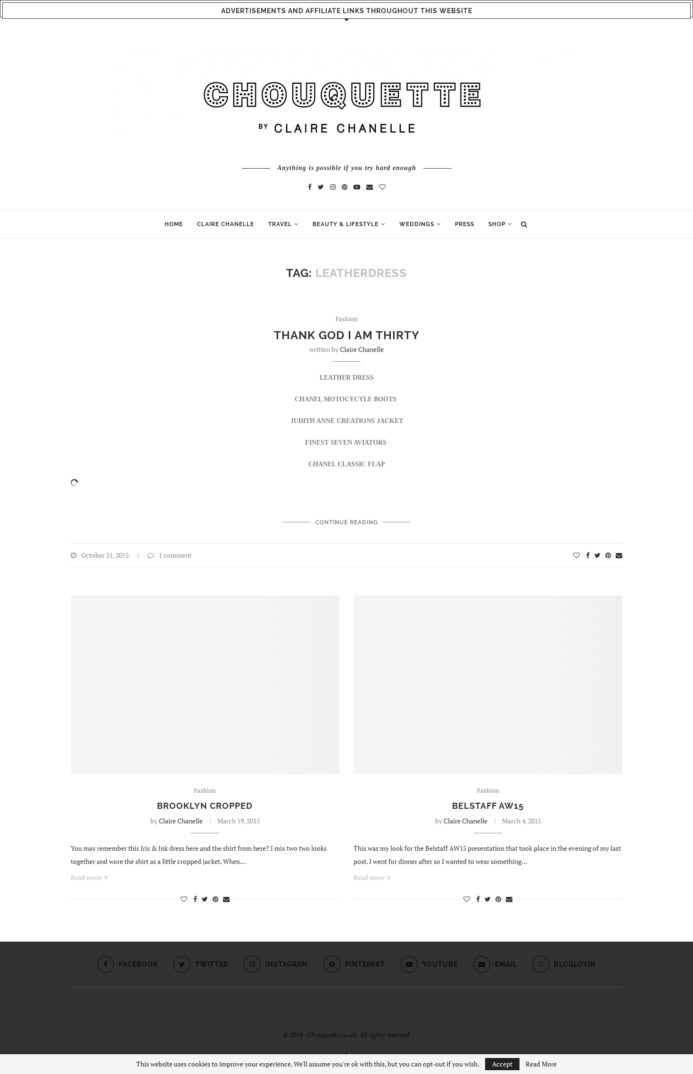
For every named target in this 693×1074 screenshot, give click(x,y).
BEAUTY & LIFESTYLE (346, 224)
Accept (502, 1063)
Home (174, 224)
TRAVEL (280, 224)
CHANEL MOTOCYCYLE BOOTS (346, 399)
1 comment (175, 555)
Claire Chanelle (362, 349)
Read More (541, 1064)
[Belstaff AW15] (488, 684)
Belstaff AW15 (488, 806)
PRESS (464, 224)
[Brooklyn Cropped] (205, 684)
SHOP (496, 224)
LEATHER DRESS (347, 377)
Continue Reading (346, 522)
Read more (86, 877)
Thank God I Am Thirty (347, 335)
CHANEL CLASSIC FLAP (346, 464)
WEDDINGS (416, 224)
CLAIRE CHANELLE (225, 224)
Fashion (347, 319)
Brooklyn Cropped (205, 806)
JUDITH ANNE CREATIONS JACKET (346, 420)
